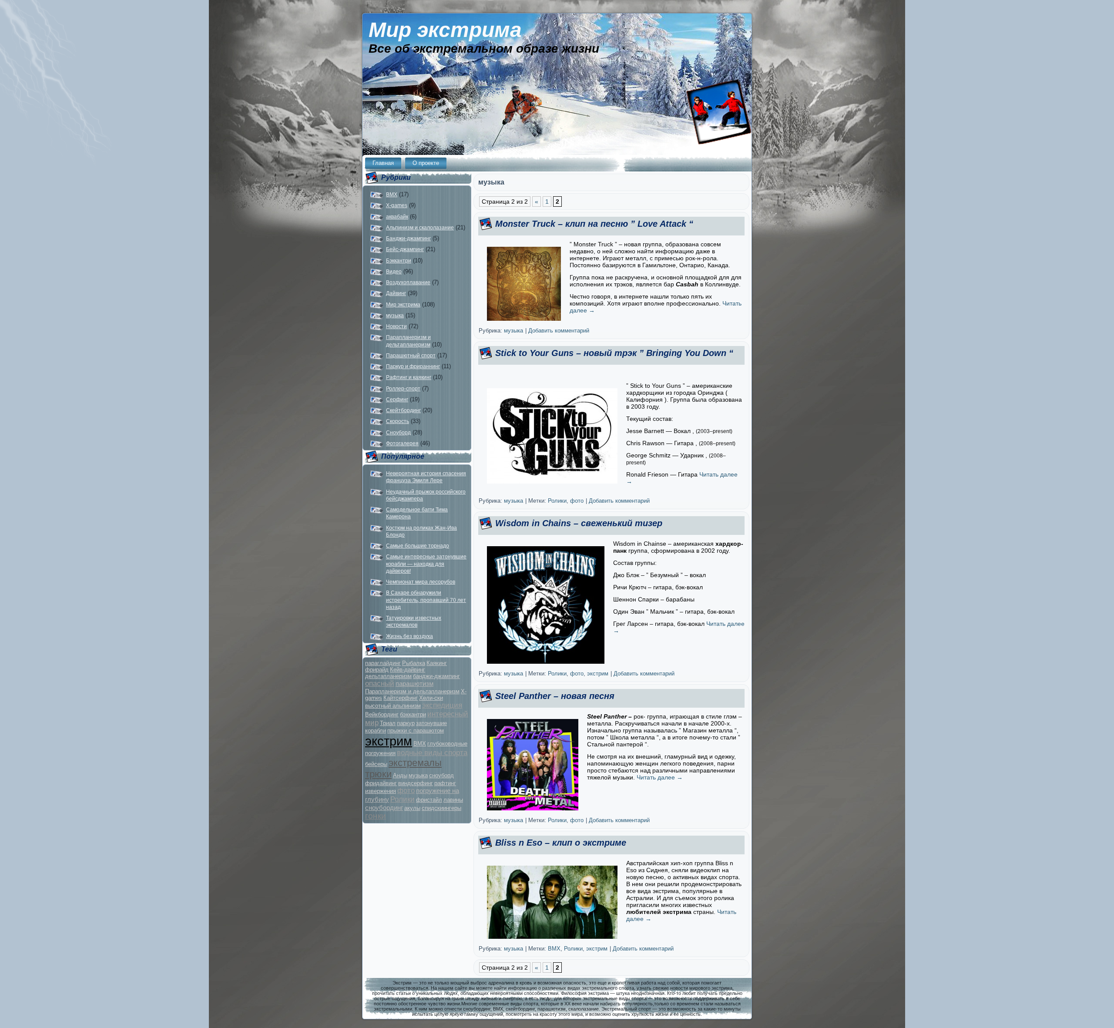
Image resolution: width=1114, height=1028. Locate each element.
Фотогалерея (402, 443)
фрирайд (377, 669)
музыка (395, 315)
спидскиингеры (441, 808)
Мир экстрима (445, 29)
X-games (396, 205)
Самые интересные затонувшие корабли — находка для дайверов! (426, 564)
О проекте (426, 163)
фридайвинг (381, 783)
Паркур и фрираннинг (413, 366)
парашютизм (414, 683)
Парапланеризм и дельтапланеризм (412, 691)
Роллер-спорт (403, 389)
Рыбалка (413, 663)
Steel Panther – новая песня (554, 696)
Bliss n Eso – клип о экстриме (560, 842)
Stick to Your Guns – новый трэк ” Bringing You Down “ (614, 353)
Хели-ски (431, 698)
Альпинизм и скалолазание (420, 228)
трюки (378, 774)
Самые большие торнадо (417, 546)
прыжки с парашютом (415, 730)
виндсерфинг (415, 783)
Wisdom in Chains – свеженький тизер (578, 523)
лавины (453, 799)
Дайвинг (396, 293)
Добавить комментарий (558, 330)
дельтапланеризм (388, 676)
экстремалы (415, 762)
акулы (412, 808)
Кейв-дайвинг (407, 669)
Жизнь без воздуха (409, 636)
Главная (383, 163)
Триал (388, 723)
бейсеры (376, 764)
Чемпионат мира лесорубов (420, 582)
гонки (375, 815)
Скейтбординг (403, 410)
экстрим (388, 741)
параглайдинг (383, 663)
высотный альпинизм (393, 705)
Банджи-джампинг (408, 238)
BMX (391, 194)
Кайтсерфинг (400, 698)
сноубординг (384, 807)
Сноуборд (398, 433)
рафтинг (445, 783)
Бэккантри (398, 261)
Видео (394, 272)
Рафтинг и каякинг (408, 377)
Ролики (402, 799)
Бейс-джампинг (405, 249)
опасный (379, 683)
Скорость (397, 421)
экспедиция (442, 705)
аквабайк (397, 217)
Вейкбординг (382, 714)
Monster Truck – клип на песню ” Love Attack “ (594, 223)
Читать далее (660, 777)
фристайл (429, 799)
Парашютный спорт (411, 356)
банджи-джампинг (436, 676)
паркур (406, 723)
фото (406, 790)
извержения (380, 791)
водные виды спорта (432, 753)
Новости (396, 326)
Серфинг (397, 399)
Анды (400, 775)
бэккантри (413, 714)
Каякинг (436, 663)
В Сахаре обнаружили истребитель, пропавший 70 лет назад (426, 600)
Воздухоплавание (408, 282)
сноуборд (441, 775)
